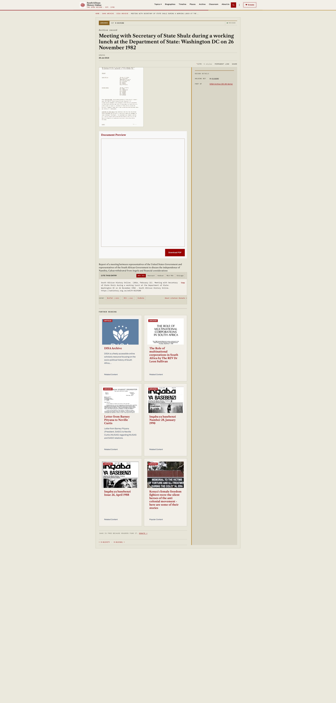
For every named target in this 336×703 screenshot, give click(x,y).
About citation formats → (176, 298)
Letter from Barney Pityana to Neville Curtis (117, 420)
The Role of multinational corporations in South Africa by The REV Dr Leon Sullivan (163, 355)
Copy (183, 283)
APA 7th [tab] (141, 276)
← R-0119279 (104, 542)
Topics (158, 4)
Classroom (213, 4)
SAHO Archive (108, 13)
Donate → (143, 533)
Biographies (170, 4)
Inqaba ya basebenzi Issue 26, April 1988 (117, 493)
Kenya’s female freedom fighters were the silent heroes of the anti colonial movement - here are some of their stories (165, 500)
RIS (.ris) (128, 298)
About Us (225, 4)
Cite (204, 64)
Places (193, 4)
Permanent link (222, 64)
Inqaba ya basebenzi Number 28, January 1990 (162, 420)
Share (234, 64)
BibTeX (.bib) (113, 298)
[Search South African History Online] (233, 5)
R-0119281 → (119, 542)
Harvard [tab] (151, 276)
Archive (202, 4)
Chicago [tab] (180, 276)
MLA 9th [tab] (170, 276)
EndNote (141, 298)
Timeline (182, 4)
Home (97, 13)
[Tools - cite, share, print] (239, 5)
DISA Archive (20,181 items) (221, 84)
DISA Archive (122, 13)
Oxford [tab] (161, 276)
